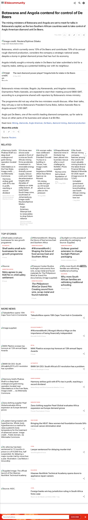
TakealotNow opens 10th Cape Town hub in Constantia (56, 315)
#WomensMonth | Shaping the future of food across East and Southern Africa (43, 252)
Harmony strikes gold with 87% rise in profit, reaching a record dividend (9, 186)
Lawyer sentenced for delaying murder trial (51, 449)
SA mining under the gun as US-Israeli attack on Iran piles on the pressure (44, 187)
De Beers (48, 123)
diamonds (23, 123)
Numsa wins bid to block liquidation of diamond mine (61, 175)
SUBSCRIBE (75, 517)
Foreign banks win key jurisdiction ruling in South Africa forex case (57, 492)
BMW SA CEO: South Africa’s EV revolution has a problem (57, 366)
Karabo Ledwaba (66, 260)
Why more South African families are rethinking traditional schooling (72, 280)
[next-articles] (85, 153)
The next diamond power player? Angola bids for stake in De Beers (44, 73)
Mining (15, 123)
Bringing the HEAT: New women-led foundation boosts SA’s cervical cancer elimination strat (58, 424)
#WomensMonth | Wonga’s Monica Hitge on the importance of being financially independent (53, 331)
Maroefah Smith (36, 336)
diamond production (76, 123)
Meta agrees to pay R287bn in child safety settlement (14, 275)
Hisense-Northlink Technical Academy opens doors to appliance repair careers (56, 474)
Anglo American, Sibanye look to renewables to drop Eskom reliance (26, 213)
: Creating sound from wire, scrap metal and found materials (43, 289)
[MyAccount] (84, 3)
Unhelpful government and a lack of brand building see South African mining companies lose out (79, 189)
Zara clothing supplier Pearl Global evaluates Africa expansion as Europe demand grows (55, 406)
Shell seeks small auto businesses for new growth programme (13, 251)
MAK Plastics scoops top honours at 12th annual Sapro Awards (56, 349)
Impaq (63, 288)
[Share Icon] (84, 318)
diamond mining (60, 123)
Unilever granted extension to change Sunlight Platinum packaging (71, 252)
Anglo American (36, 123)
